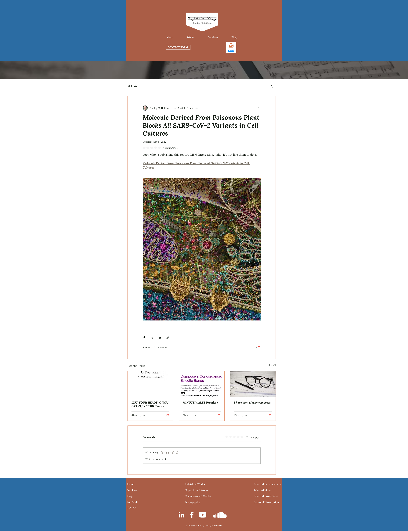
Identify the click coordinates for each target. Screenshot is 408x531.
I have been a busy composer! (252, 402)
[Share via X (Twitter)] (151, 337)
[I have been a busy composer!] (253, 384)
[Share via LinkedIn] (159, 337)
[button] (190, 37)
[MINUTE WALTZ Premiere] (201, 384)
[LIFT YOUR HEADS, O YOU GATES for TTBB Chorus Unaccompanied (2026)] (150, 384)
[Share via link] (167, 337)
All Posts (132, 86)
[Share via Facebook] (144, 337)
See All (272, 365)
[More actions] (259, 108)
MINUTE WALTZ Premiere (200, 402)
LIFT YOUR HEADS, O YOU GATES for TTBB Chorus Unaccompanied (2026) (149, 404)
